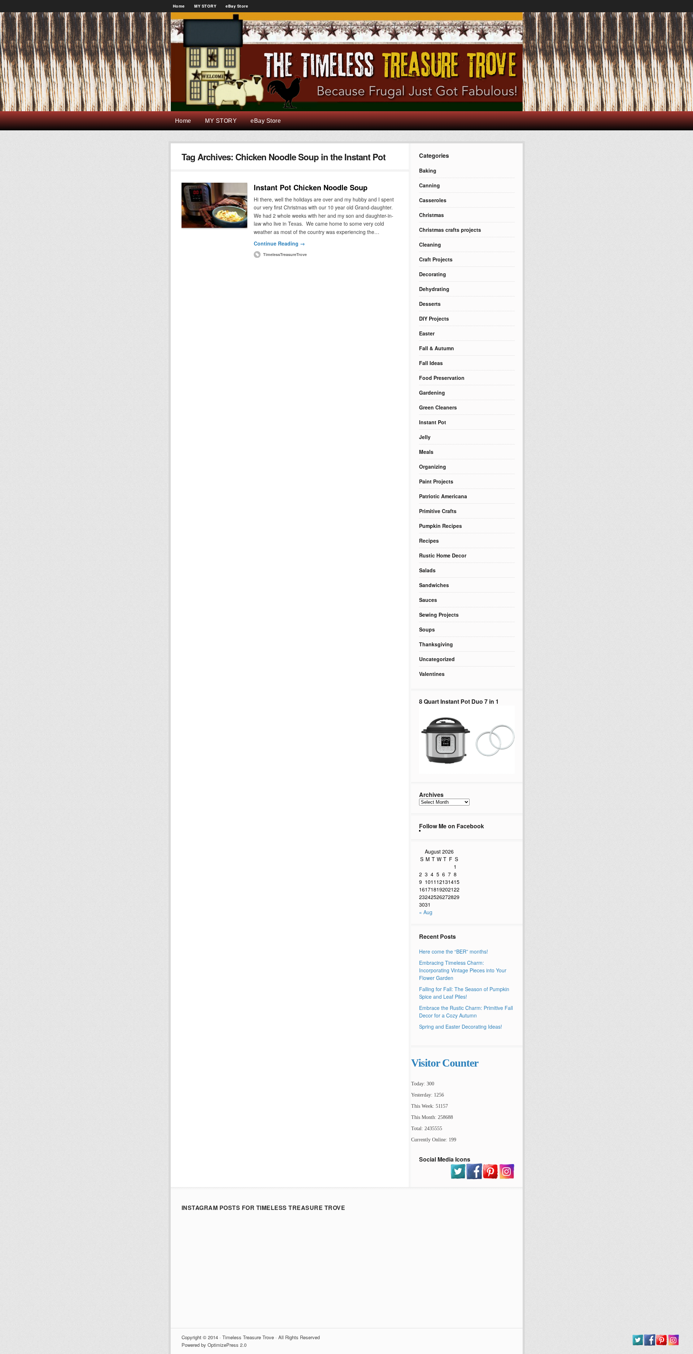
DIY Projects (434, 318)
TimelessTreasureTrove (285, 254)
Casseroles (432, 200)
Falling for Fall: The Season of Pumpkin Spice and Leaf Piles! (464, 992)
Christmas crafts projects (450, 229)
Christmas (431, 214)
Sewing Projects (439, 614)
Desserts (430, 303)
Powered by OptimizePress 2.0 (214, 1344)
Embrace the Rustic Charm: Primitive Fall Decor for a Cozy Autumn (466, 1011)
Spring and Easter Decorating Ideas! (460, 1026)
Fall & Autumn (436, 348)
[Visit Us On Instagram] (506, 1177)
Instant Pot (432, 422)
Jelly (425, 437)
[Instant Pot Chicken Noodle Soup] (214, 205)
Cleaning (430, 244)
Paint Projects (436, 481)
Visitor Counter (444, 1063)
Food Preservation (442, 377)
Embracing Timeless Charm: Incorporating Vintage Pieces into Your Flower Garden (462, 970)
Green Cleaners (438, 407)
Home (179, 6)
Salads (427, 570)
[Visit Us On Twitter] (458, 1177)
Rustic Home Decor (442, 555)
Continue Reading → (279, 243)
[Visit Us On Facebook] (474, 1177)
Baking (427, 170)
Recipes (429, 540)
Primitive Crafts (438, 511)
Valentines (432, 673)
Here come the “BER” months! (453, 951)
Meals (426, 451)
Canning (429, 185)
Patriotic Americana (443, 496)
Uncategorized (437, 659)
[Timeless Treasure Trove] (347, 109)
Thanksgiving (436, 644)
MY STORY (205, 6)
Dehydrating (434, 288)
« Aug (425, 912)
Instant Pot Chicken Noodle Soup (310, 187)
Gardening (432, 392)
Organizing (432, 466)
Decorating (432, 274)
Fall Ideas (431, 362)
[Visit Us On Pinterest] (490, 1177)
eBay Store (237, 6)
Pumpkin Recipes (440, 525)
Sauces (428, 599)
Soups (427, 629)
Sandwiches (434, 585)
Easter (427, 333)
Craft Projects (436, 259)
